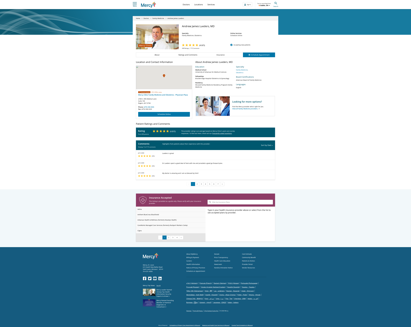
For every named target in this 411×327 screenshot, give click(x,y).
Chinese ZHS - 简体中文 (194, 299)
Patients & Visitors (248, 261)
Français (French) (206, 283)
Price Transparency (221, 257)
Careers (189, 261)
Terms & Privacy (198, 311)
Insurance (221, 55)
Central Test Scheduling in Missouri (242, 325)
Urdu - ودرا (219, 299)
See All (158, 285)
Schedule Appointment (260, 55)
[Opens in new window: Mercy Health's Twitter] (149, 278)
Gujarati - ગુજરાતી (205, 302)
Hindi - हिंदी (208, 291)
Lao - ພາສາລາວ (219, 291)
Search (275, 6)
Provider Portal (247, 264)
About (157, 55)
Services (211, 4)
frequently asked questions (222, 133)
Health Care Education (222, 261)
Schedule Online (164, 114)
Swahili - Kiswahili (211, 295)
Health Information (193, 264)
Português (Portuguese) (249, 283)
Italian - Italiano (233, 302)
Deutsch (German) (220, 283)
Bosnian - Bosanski (233, 291)
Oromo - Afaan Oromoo (227, 295)
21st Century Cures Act (211, 311)
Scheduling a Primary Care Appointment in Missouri (185, 325)
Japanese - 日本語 (219, 302)
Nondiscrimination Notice (223, 268)
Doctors (186, 4)
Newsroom (218, 264)
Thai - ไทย (228, 299)
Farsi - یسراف (209, 299)
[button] (164, 75)
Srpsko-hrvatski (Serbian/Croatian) (213, 287)
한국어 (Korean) (233, 283)
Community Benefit (249, 257)
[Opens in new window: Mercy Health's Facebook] (144, 278)
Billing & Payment (192, 257)
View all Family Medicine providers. (245, 109)
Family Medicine (158, 18)
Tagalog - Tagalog (248, 287)
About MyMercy (192, 254)
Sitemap (189, 311)
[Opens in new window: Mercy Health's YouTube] (155, 278)
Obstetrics (239, 73)
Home (138, 18)
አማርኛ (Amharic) (192, 283)
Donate (216, 254)
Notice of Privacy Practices (195, 268)
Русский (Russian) (192, 287)
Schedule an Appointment (195, 271)
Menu (135, 6)
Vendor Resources (248, 268)
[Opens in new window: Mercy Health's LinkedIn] (160, 278)
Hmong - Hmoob (254, 295)
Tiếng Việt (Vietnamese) (194, 291)
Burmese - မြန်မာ (192, 302)
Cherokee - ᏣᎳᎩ (240, 299)
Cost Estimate (247, 254)
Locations (198, 4)
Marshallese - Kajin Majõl (194, 295)
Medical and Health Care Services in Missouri (215, 325)
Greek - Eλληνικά (247, 291)
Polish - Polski (242, 295)
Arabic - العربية (253, 299)
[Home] (148, 5)
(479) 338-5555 (149, 107)
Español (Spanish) (233, 287)
